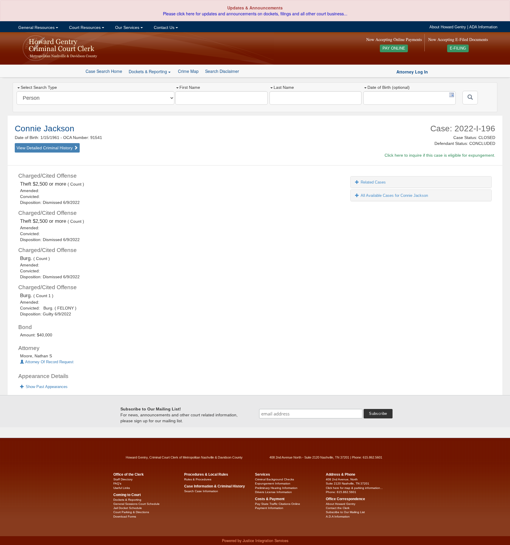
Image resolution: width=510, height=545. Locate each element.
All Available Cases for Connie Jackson (394, 195)
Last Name (284, 87)
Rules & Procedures (197, 479)
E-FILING (458, 48)
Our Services (127, 27)
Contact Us (164, 27)
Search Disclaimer (222, 71)
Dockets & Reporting (127, 499)
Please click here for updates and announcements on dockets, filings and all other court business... (255, 14)
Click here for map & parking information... (354, 488)
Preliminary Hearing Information (276, 488)
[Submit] (470, 97)
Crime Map (188, 71)
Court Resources (85, 27)
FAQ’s (117, 483)
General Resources (36, 27)
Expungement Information (272, 483)
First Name (189, 87)
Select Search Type (39, 87)
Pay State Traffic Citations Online (277, 503)
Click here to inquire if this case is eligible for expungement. (440, 155)
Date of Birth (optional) (388, 87)
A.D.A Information (338, 516)
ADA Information (483, 27)
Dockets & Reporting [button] (148, 71)
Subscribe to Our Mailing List (345, 512)
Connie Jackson (44, 128)
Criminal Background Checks (274, 479)
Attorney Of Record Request (48, 362)
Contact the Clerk (337, 508)
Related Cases (373, 182)
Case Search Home (104, 71)
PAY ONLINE (393, 48)
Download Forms (124, 516)
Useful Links (121, 488)
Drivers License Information (273, 492)
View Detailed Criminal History (45, 147)
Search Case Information (201, 491)
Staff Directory (123, 479)
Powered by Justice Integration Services (255, 540)
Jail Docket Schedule (127, 508)
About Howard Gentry (447, 27)
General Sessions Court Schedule (136, 503)
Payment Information (269, 508)
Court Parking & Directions (131, 512)
